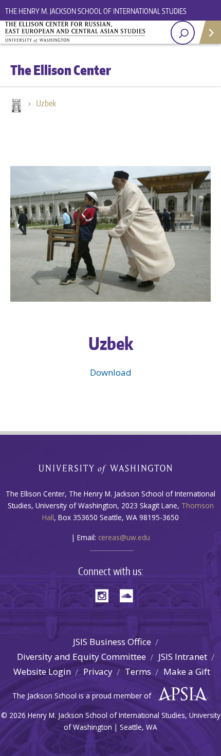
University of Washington (111, 467)
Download (111, 372)
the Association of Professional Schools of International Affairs (180, 694)
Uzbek (46, 103)
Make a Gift (186, 671)
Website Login (42, 671)
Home (15, 106)
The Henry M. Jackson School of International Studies (96, 11)
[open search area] (183, 33)
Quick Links (209, 32)
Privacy (98, 671)
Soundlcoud (129, 594)
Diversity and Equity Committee (81, 656)
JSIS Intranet (182, 656)
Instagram (105, 594)
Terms (138, 671)
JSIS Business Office (112, 642)
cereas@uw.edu (124, 537)
